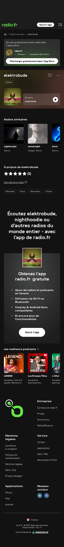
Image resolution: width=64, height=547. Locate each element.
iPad (7, 499)
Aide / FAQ (42, 454)
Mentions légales (13, 464)
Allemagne (35, 192)
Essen (22, 192)
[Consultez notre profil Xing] (46, 495)
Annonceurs (43, 420)
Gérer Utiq (10, 470)
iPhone (8, 493)
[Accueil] (5, 34)
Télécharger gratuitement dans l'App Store (32, 61)
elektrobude (30, 102)
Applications (43, 448)
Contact (41, 442)
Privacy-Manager (13, 476)
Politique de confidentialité (12, 456)
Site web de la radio (14, 182)
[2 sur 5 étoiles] (10, 173)
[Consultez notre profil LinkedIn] (39, 495)
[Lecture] (55, 99)
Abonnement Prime (47, 460)
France (34, 520)
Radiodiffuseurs (45, 426)
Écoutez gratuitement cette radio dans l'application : (26, 44)
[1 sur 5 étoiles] (6, 173)
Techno (9, 82)
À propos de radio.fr (47, 408)
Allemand (10, 192)
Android (9, 504)
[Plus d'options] (58, 75)
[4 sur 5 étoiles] (20, 173)
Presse (40, 414)
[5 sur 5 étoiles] (24, 173)
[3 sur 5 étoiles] (15, 173)
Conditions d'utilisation (11, 447)
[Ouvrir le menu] (60, 25)
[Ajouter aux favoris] (49, 75)
